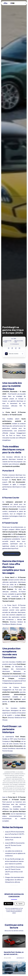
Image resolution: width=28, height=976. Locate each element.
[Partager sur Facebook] (12, 348)
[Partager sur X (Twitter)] (8, 348)
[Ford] (5, 3)
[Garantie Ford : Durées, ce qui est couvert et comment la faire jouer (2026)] (14, 947)
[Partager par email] (19, 348)
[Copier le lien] (15, 348)
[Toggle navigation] (25, 3)
